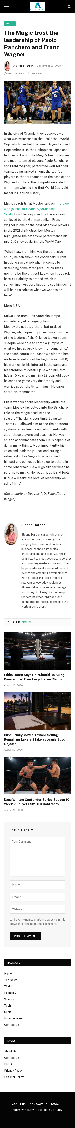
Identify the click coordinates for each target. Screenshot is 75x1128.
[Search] (69, 6)
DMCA (8, 1064)
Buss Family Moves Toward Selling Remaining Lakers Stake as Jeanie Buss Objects (34, 739)
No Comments (15, 73)
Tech (7, 1005)
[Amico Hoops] (38, 6)
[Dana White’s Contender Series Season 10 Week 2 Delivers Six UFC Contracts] (37, 775)
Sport (7, 1012)
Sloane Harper (24, 65)
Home (8, 973)
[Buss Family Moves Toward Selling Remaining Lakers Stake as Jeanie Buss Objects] (37, 711)
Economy (10, 992)
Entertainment (13, 1018)
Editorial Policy (14, 1077)
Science (9, 999)
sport (10, 23)
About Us (10, 1051)
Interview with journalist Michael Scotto (36, 209)
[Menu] (6, 6)
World (8, 986)
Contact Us (11, 1024)
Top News (10, 980)
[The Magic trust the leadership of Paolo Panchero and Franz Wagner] (37, 102)
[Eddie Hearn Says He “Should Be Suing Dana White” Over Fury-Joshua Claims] (37, 651)
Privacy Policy (13, 1070)
